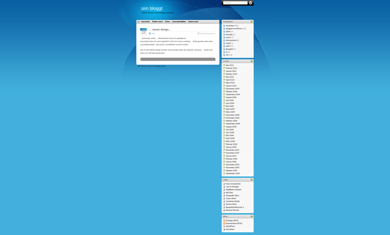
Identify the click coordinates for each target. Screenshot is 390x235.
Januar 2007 (231, 156)
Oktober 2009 (231, 92)
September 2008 (233, 124)
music (228, 37)
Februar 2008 (231, 144)
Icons (149, 66)
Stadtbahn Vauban (233, 190)
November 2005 (232, 168)
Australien (230, 26)
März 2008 (230, 141)
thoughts (229, 49)
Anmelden (230, 229)
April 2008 (230, 138)
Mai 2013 (230, 65)
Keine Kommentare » (208, 33)
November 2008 (232, 118)
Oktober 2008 (231, 121)
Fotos (167, 22)
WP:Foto (229, 193)
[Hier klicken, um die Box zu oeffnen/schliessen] (251, 21)
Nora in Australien (233, 184)
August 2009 (231, 97)
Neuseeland (231, 40)
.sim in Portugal (232, 187)
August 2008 (231, 127)
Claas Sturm (231, 198)
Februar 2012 (231, 68)
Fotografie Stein (232, 196)
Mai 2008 (230, 135)
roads (228, 43)
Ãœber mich (157, 22)
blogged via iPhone (234, 29)
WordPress (230, 226)
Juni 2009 (230, 103)
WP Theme (142, 66)
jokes (228, 31)
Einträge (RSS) (232, 220)
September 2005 (233, 173)
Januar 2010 (231, 86)
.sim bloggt (151, 8)
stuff (153, 33)
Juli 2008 (230, 130)
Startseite (145, 22)
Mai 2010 (230, 77)
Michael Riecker (232, 210)
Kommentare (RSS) (234, 223)
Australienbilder (179, 22)
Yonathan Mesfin (233, 201)
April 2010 (230, 80)
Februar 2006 (231, 159)
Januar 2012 (231, 71)
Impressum (193, 22)
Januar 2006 (231, 162)
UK (227, 55)
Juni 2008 (230, 133)
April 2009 (230, 109)
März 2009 (230, 112)
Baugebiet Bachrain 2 (235, 207)
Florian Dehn (231, 204)
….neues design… (160, 29)
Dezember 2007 (232, 150)
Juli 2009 (230, 100)
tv (226, 52)
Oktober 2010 (231, 74)
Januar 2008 (231, 147)
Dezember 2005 (232, 165)
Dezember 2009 (232, 89)
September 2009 (233, 94)
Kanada (229, 34)
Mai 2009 (230, 106)
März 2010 (230, 83)
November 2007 (232, 153)
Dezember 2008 (232, 115)
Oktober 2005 (231, 171)
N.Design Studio (159, 66)
